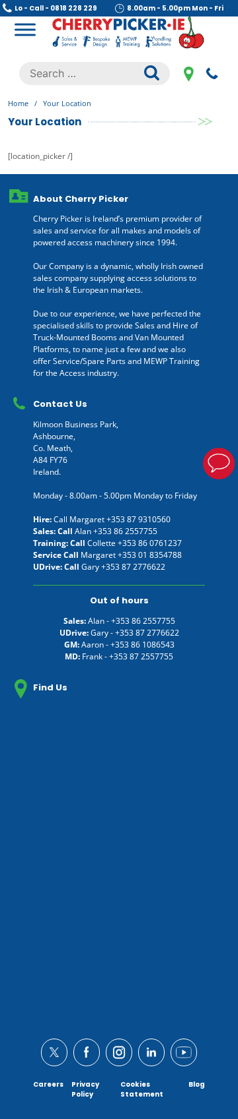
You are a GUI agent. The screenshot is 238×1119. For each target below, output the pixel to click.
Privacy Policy (85, 1089)
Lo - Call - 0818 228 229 (56, 8)
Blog (196, 1084)
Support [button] (219, 463)
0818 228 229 (212, 73)
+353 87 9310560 (138, 519)
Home (18, 103)
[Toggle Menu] (25, 29)
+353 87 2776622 (133, 566)
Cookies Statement (141, 1089)
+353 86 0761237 (150, 543)
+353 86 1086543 (142, 644)
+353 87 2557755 (141, 656)
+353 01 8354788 (150, 554)
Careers (48, 1084)
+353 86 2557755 (125, 531)
